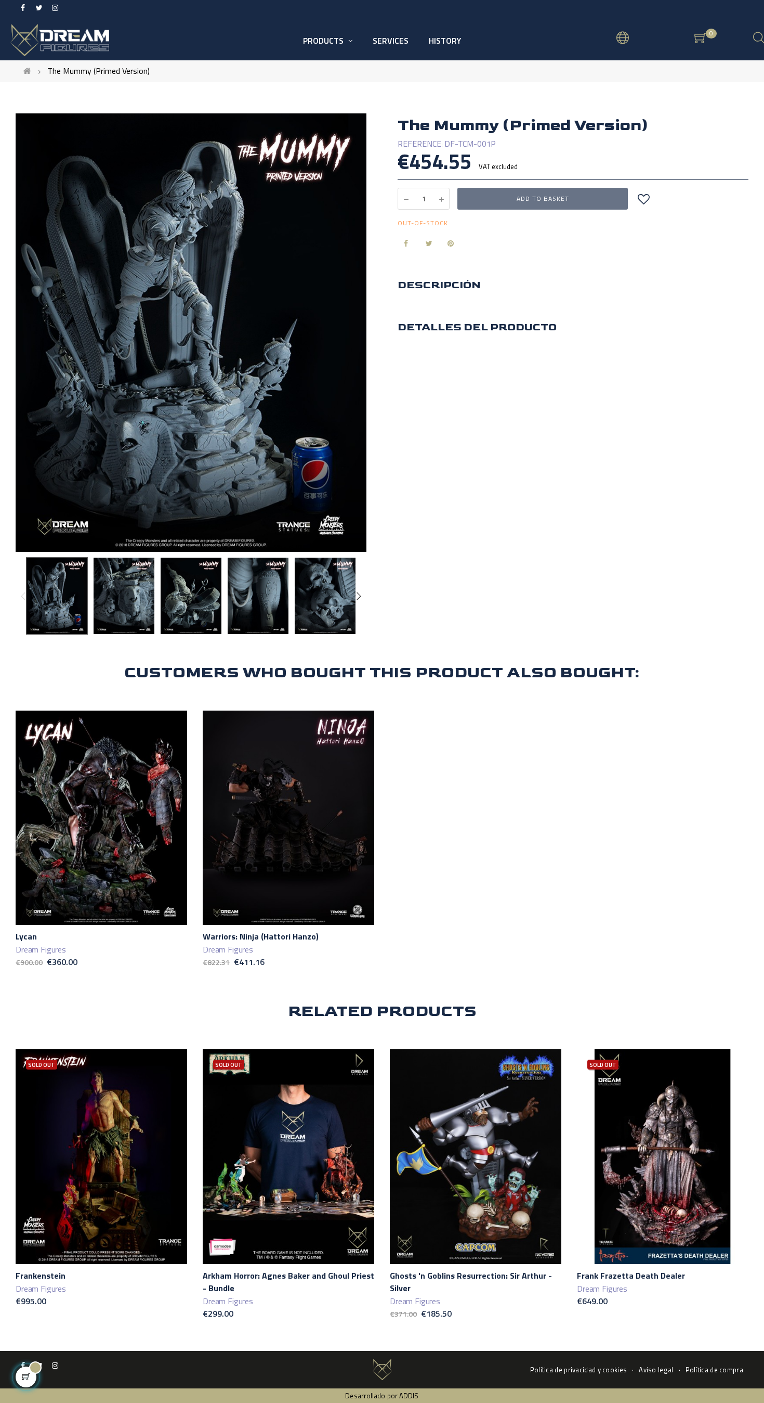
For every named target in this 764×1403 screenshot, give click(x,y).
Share (404, 243)
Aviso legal (656, 1370)
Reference (419, 143)
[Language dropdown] (622, 39)
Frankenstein (40, 1275)
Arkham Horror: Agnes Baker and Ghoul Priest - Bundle (288, 1281)
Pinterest (447, 243)
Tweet (425, 243)
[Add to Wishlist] (643, 199)
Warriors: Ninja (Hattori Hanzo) (261, 936)
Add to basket (543, 198)
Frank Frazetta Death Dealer (631, 1275)
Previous (23, 596)
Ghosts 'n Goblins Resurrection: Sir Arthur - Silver (471, 1281)
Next (358, 596)
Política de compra (714, 1370)
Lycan (26, 936)
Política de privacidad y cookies (578, 1370)
